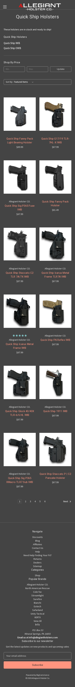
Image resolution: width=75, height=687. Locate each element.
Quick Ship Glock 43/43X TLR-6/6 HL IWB (19, 413)
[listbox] (24, 82)
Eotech (37, 606)
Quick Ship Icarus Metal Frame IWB (19, 346)
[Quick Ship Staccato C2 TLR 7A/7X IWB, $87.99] (19, 244)
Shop (37, 575)
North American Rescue (37, 588)
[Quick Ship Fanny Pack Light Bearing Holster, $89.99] (19, 114)
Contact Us (37, 548)
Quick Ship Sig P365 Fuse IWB (20, 207)
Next (66, 501)
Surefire (37, 599)
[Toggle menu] (5, 7)
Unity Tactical (37, 613)
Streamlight (37, 595)
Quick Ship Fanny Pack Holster (55, 203)
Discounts (37, 537)
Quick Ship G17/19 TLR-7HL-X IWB (55, 140)
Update (60, 69)
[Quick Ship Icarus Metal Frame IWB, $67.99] (19, 311)
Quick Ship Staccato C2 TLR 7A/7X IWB (20, 274)
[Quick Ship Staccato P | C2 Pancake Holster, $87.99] (55, 449)
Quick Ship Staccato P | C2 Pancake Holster (55, 475)
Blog (37, 540)
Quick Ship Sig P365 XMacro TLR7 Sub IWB (19, 480)
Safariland (37, 610)
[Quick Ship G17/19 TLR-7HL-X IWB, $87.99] (55, 114)
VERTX (37, 617)
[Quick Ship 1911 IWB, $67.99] (55, 382)
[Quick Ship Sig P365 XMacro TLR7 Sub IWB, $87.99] (19, 449)
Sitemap (37, 566)
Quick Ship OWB (12, 48)
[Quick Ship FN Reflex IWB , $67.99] (55, 311)
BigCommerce (42, 675)
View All (38, 621)
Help (37, 551)
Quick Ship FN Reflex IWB (55, 340)
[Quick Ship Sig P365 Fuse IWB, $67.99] (19, 177)
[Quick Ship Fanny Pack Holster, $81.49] (55, 177)
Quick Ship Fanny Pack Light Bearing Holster (19, 140)
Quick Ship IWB (12, 43)
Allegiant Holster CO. (37, 584)
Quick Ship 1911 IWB (55, 411)
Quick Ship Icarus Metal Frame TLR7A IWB (55, 274)
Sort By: (9, 81)
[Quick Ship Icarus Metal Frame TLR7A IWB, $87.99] (55, 244)
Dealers (37, 562)
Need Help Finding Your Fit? (38, 555)
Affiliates (37, 544)
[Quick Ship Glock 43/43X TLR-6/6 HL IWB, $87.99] (19, 382)
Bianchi (37, 602)
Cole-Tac (37, 591)
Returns (37, 558)
